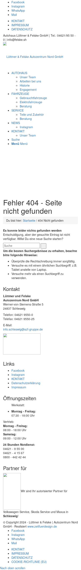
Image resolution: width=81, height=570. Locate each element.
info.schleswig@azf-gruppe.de (23, 329)
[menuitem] (19, 73)
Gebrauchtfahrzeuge (33, 98)
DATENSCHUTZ (22, 29)
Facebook (18, 370)
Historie (25, 85)
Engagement (28, 89)
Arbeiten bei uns (30, 81)
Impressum (18, 387)
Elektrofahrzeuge (31, 102)
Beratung (26, 106)
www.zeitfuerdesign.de (42, 526)
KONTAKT (18, 21)
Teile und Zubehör (32, 114)
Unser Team (28, 77)
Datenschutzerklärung (25, 383)
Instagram (26, 127)
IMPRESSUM (20, 25)
